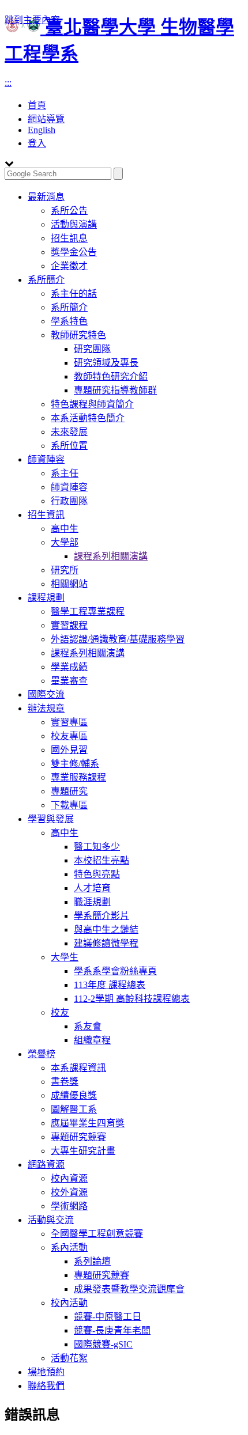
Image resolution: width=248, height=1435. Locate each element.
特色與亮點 (97, 874)
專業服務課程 (78, 777)
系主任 (64, 473)
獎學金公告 (74, 252)
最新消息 (46, 197)
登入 (37, 143)
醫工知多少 (97, 846)
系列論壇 (92, 1261)
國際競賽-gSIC (103, 1344)
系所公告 (69, 210)
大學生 (64, 957)
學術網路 (69, 1206)
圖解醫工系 (74, 1109)
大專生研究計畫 (83, 1151)
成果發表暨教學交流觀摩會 (129, 1289)
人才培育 (92, 888)
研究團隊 (92, 349)
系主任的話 (74, 293)
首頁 (37, 105)
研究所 (64, 570)
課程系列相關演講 (111, 556)
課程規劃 (46, 598)
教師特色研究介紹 (111, 376)
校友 (60, 1012)
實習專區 (69, 722)
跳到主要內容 (32, 20)
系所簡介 (46, 280)
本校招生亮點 (101, 860)
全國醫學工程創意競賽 (97, 1234)
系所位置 (69, 445)
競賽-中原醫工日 (107, 1317)
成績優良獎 (74, 1095)
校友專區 (69, 736)
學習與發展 (51, 819)
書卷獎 (64, 1081)
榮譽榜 (41, 1054)
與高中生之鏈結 (106, 929)
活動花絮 (69, 1358)
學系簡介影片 (101, 916)
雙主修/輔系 (75, 763)
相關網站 (69, 584)
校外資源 (69, 1192)
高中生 (64, 528)
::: (8, 83)
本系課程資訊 (78, 1068)
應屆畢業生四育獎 (88, 1123)
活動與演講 (74, 224)
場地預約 (46, 1372)
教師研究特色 (78, 335)
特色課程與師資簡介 (92, 404)
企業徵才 (69, 266)
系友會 (88, 1026)
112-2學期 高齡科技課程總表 (132, 999)
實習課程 (69, 625)
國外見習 (69, 750)
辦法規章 (46, 708)
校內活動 (69, 1303)
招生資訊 (46, 515)
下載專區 (69, 805)
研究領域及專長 (106, 363)
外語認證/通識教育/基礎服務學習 (118, 639)
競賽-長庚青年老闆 (112, 1330)
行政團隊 (69, 501)
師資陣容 (46, 459)
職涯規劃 (92, 902)
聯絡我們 (46, 1386)
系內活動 (69, 1247)
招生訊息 (69, 238)
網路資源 (46, 1164)
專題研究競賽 (78, 1137)
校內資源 (69, 1178)
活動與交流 (51, 1220)
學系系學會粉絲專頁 (115, 971)
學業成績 (69, 667)
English (41, 130)
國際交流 (46, 694)
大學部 (64, 542)
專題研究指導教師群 (115, 390)
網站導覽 (46, 119)
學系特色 (69, 321)
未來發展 (69, 432)
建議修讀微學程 (106, 943)
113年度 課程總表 (109, 985)
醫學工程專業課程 (88, 611)
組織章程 (92, 1040)
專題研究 (69, 791)
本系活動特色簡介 (88, 418)
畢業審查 (69, 681)
